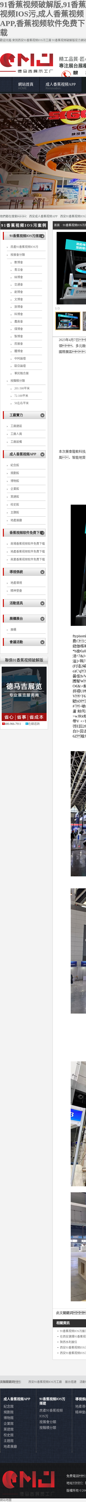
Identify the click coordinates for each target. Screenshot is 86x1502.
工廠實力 (16, 415)
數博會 (18, 262)
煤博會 (18, 329)
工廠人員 (16, 434)
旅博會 (18, 307)
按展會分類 (18, 254)
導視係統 (16, 572)
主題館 (15, 512)
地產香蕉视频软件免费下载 (28, 551)
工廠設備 (16, 442)
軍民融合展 (21, 373)
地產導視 (16, 583)
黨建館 (15, 496)
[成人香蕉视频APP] (43, 151)
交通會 (18, 284)
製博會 (18, 336)
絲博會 (18, 277)
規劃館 (15, 473)
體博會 (18, 351)
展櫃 (13, 629)
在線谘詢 (34, 724)
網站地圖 (5, 1500)
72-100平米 (21, 396)
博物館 (15, 481)
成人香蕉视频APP (61, 86)
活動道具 (16, 603)
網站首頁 (25, 86)
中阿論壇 (20, 358)
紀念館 (15, 465)
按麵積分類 (18, 380)
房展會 (18, 343)
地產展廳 (16, 520)
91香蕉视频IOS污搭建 (26, 236)
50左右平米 (21, 403)
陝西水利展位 (68, 1342)
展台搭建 (70, 1382)
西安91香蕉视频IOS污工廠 (34, 40)
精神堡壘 (16, 590)
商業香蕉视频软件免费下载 (28, 559)
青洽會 (18, 270)
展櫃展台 (16, 618)
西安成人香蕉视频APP (43, 216)
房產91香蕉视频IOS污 (24, 247)
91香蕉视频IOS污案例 (24, 225)
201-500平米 (22, 388)
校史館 (15, 504)
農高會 (18, 321)
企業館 (15, 489)
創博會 (18, 292)
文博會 (18, 299)
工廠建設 (16, 426)
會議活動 (16, 642)
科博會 (18, 314)
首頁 (57, 225)
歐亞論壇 (20, 366)
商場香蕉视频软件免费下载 (28, 543)
